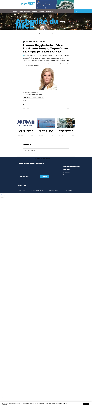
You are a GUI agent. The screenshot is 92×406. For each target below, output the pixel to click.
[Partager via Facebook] (23, 105)
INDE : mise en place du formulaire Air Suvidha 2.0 (66, 131)
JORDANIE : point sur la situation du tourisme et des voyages (25, 131)
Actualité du (36, 21)
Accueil (66, 163)
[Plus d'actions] (68, 41)
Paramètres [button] (72, 403)
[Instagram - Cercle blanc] (21, 185)
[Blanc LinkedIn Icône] (76, 11)
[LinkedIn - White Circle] (19, 185)
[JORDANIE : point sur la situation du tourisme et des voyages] (26, 123)
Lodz (59, 33)
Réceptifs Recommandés (71, 166)
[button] (73, 32)
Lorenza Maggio (27, 97)
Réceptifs (66, 169)
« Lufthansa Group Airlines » (37, 97)
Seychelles (53, 33)
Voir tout (73, 115)
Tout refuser (79, 403)
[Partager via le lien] (32, 105)
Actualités (66, 172)
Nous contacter (68, 175)
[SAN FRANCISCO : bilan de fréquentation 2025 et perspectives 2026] (46, 123)
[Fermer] (90, 404)
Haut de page (2, 400)
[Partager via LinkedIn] (29, 105)
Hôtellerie (33, 33)
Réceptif (39, 33)
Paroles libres (46, 33)
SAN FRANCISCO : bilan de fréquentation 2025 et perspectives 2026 (45, 131)
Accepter (86, 403)
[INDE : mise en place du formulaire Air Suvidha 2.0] (66, 123)
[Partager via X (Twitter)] (26, 105)
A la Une (27, 33)
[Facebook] (23, 185)
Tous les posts (20, 33)
